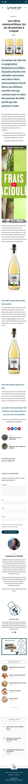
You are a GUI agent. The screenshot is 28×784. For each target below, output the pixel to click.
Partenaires (11, 775)
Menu (25, 7)
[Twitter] (15, 428)
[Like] (8, 428)
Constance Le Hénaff (14, 556)
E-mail (3, 508)
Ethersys (15, 778)
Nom (3, 500)
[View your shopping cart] (26, 2)
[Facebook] (12, 428)
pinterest (5, 2)
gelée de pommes (12, 319)
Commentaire (4, 485)
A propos (7, 772)
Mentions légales (14, 772)
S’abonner (17, 775)
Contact (21, 772)
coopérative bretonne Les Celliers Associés (13, 67)
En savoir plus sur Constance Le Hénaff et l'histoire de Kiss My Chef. (14, 590)
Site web (3, 516)
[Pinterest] (19, 428)
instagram (2, 2)
